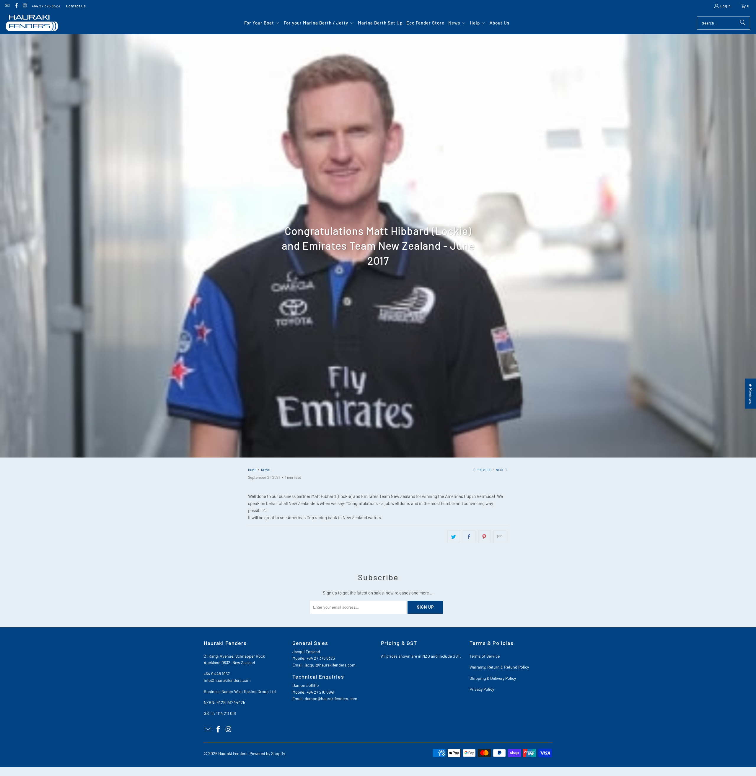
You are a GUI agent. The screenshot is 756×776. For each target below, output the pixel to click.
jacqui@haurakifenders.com (330, 664)
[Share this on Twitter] (453, 536)
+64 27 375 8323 (46, 6)
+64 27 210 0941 (320, 692)
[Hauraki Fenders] (32, 23)
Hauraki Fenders (232, 753)
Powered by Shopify (267, 753)
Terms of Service (485, 656)
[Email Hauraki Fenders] (6, 6)
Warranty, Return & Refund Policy (499, 666)
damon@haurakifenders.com (331, 698)
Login (725, 6)
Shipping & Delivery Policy (493, 678)
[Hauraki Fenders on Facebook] (15, 6)
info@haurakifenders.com (227, 680)
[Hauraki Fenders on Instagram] (24, 6)
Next (500, 470)
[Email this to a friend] (499, 536)
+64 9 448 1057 (217, 673)
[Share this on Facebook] (469, 536)
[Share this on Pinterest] (484, 536)
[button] (262, 23)
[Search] (742, 23)
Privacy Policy (482, 689)
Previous (483, 470)
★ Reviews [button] (750, 393)
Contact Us (76, 6)
